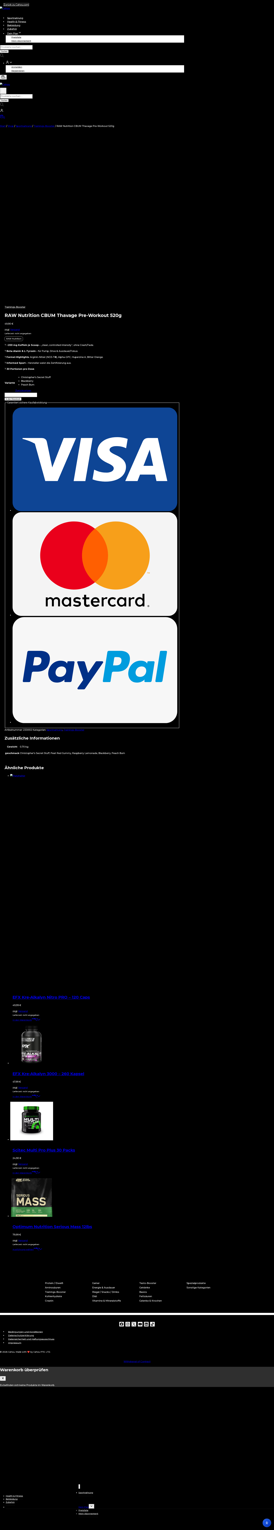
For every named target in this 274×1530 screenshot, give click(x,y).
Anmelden (16, 67)
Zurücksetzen (23, 390)
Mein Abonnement (21, 41)
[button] (11, 63)
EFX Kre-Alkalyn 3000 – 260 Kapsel (48, 1073)
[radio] (36, 377)
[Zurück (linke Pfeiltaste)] (5, 765)
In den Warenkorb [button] (22, 1020)
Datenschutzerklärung (21, 1335)
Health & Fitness (16, 21)
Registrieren (17, 70)
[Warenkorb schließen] (3, 1378)
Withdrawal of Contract (137, 1361)
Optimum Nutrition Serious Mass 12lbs (52, 1226)
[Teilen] (264, 3)
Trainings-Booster (15, 307)
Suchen (4, 51)
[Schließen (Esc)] (271, 3)
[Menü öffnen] (3, 91)
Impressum (14, 1342)
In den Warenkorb (13, 399)
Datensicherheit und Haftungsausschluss (31, 1339)
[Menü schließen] (79, 1486)
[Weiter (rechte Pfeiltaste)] (269, 765)
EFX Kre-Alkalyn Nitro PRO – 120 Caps (51, 997)
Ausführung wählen (23, 1249)
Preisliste (16, 37)
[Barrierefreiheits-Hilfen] (267, 1523)
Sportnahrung (15, 18)
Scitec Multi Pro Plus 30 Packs (44, 1150)
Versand (15, 329)
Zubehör (12, 29)
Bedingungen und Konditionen (25, 1331)
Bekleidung (13, 25)
